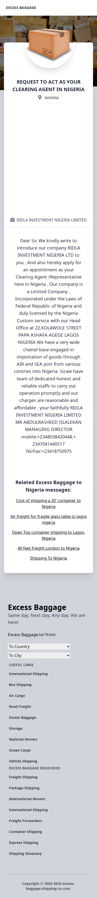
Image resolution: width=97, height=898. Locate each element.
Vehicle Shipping (23, 761)
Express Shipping (23, 842)
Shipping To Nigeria (48, 558)
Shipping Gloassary (25, 853)
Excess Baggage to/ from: (32, 634)
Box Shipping (20, 684)
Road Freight (20, 706)
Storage (15, 728)
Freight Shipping (23, 777)
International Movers (27, 798)
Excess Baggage (21, 7)
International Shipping (28, 673)
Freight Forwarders (25, 820)
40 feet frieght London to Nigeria (49, 548)
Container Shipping (25, 831)
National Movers (23, 739)
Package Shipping (24, 788)
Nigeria (52, 97)
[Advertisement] (48, 158)
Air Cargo (17, 695)
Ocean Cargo (20, 750)
